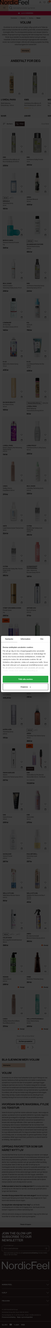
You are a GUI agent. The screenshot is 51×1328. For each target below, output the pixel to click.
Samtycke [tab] (9, 639)
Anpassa (24, 687)
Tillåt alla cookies (25, 679)
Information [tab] (25, 639)
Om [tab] (41, 639)
